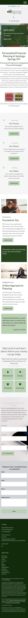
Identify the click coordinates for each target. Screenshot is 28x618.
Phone (3, 489)
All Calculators (5, 570)
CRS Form (4, 574)
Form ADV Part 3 (6, 572)
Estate (3, 559)
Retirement (4, 556)
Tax (2, 562)
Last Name (4, 435)
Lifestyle (4, 565)
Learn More (7, 39)
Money (3, 564)
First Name (4, 425)
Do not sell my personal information (13, 602)
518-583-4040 (15, 21)
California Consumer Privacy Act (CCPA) (17, 600)
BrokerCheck (7, 579)
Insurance (4, 561)
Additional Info (5, 497)
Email (2, 444)
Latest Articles (5, 567)
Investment (4, 557)
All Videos (4, 569)
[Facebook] (13, 17)
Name (3, 472)
